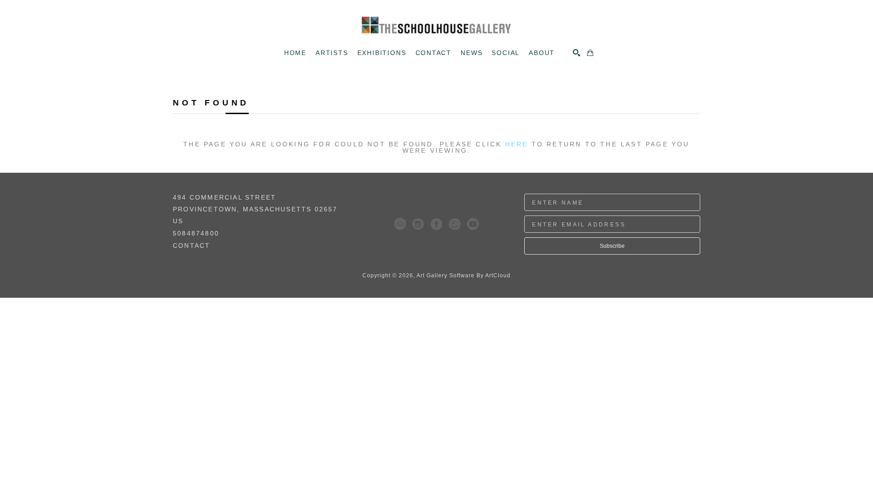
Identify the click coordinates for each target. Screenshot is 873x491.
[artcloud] (400, 224)
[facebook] (436, 224)
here (516, 144)
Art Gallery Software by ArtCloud (463, 275)
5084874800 (196, 233)
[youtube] (473, 224)
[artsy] (455, 224)
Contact (191, 245)
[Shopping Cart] (590, 52)
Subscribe (612, 246)
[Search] (576, 52)
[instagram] (418, 224)
